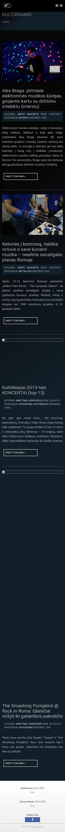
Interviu (23, 118)
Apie (32, 792)
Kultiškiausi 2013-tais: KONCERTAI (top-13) (24, 390)
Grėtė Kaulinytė (28, 114)
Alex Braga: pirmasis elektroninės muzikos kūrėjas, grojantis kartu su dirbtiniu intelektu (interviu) (32, 98)
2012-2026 (32, 788)
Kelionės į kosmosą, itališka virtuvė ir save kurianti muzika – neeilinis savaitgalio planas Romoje (32, 251)
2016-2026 (33, 801)
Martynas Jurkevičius (29, 400)
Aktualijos (25, 271)
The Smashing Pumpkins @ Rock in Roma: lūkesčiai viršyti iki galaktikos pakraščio (32, 711)
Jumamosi (38, 826)
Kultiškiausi (41, 404)
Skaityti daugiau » (15, 176)
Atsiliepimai (25, 404)
